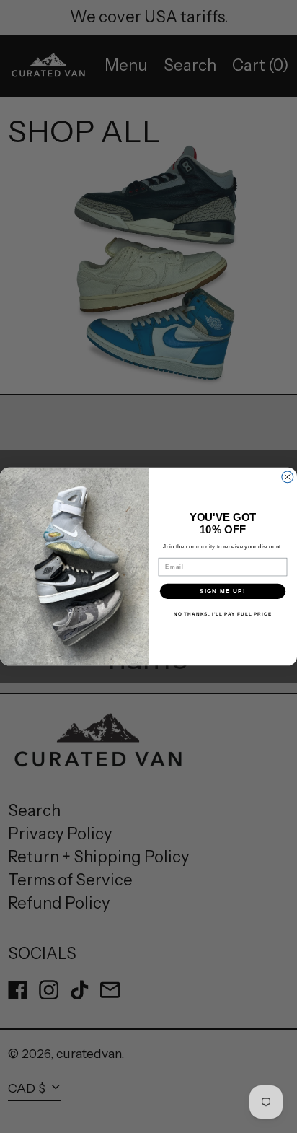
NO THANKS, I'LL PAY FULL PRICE (223, 613)
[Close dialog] (287, 477)
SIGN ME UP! (223, 591)
